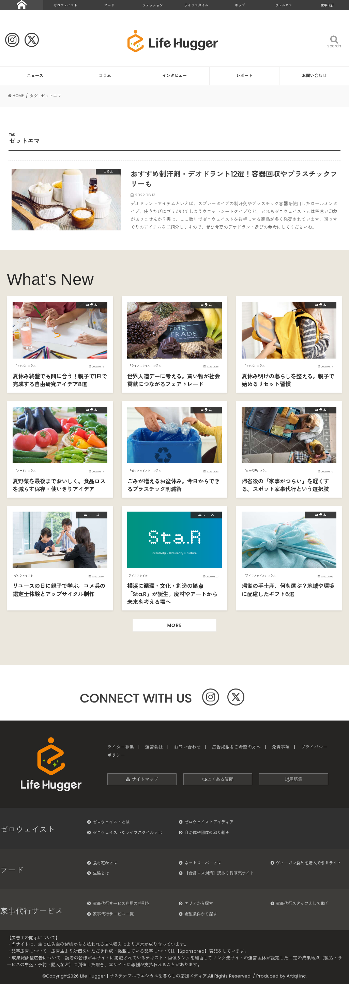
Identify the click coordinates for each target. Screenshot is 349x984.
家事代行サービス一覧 (113, 914)
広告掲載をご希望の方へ (236, 747)
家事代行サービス (31, 911)
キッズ (240, 5)
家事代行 (327, 5)
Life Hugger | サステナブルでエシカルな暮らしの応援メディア (143, 976)
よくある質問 (220, 779)
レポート (244, 75)
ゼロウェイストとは (111, 822)
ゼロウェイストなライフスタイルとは (127, 832)
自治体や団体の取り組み (206, 832)
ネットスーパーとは (202, 863)
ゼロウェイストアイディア (208, 822)
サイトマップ (144, 779)
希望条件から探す (200, 914)
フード (109, 5)
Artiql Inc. (297, 976)
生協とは (101, 873)
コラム (105, 75)
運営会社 (154, 747)
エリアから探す (198, 903)
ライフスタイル (196, 5)
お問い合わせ (314, 75)
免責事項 (281, 747)
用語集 (295, 779)
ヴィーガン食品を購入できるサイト (308, 863)
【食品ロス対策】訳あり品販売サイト (219, 873)
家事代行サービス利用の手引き (121, 903)
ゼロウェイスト (65, 5)
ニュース (35, 75)
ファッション (152, 5)
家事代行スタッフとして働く (302, 903)
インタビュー (174, 75)
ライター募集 (120, 747)
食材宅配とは (105, 863)
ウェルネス (283, 5)
